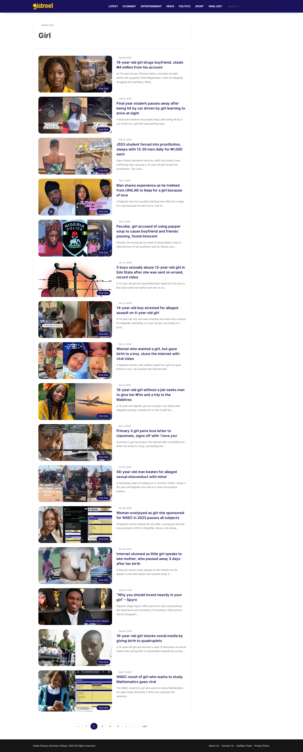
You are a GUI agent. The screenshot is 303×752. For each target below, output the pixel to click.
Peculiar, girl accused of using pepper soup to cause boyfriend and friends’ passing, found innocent (148, 231)
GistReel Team (244, 745)
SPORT (199, 6)
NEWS (170, 6)
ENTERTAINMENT (151, 6)
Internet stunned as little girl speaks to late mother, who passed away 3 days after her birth (149, 559)
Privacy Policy (261, 745)
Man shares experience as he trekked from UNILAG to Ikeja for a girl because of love (149, 190)
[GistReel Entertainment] (43, 6)
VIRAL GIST (215, 6)
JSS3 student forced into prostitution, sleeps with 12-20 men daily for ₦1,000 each (149, 149)
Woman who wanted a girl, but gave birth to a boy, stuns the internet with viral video (148, 354)
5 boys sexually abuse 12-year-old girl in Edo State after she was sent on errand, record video (150, 272)
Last (144, 726)
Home (44, 25)
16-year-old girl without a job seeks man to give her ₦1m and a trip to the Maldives (150, 395)
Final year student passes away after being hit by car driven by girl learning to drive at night (150, 108)
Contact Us (228, 745)
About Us (214, 745)
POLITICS (184, 6)
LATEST (113, 6)
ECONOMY (129, 6)
